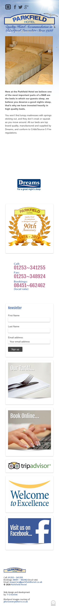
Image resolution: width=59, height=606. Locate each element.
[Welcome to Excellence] (29, 508)
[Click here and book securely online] (29, 452)
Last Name (13, 326)
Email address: (15, 337)
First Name (14, 315)
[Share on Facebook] (15, 7)
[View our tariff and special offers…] (29, 400)
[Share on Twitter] (20, 7)
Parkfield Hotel (19, 584)
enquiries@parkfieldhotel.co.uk (27, 31)
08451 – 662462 (20, 580)
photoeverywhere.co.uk (16, 602)
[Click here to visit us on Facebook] (29, 545)
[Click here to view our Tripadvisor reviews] (29, 468)
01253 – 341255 (15, 577)
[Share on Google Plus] (26, 7)
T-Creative (12, 595)
